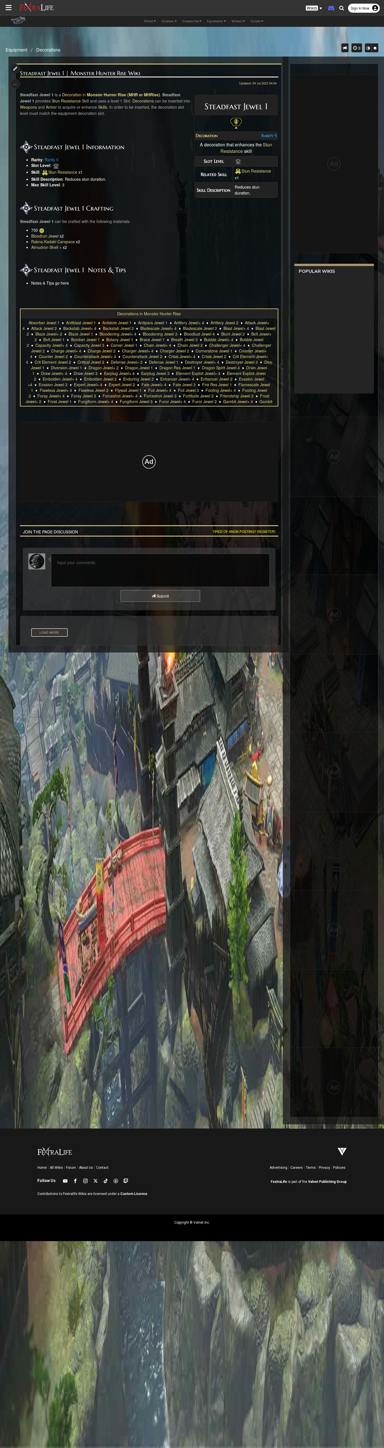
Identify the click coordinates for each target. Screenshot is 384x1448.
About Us (86, 1168)
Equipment (16, 50)
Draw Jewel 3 (86, 373)
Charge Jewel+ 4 (66, 351)
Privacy (324, 1168)
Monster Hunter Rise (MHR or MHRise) (123, 94)
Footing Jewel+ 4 (220, 390)
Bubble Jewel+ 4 (218, 339)
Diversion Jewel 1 (66, 367)
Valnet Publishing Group (327, 1182)
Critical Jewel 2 (91, 362)
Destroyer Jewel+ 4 (202, 362)
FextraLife (279, 1182)
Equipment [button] (215, 21)
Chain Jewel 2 (190, 345)
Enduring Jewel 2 (138, 379)
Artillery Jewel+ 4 (189, 322)
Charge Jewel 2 (102, 351)
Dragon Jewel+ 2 (104, 367)
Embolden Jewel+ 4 (60, 379)
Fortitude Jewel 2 (198, 396)
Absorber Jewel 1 (44, 322)
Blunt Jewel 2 (233, 334)
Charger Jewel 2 (174, 351)
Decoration (207, 135)
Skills (102, 107)
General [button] (168, 21)
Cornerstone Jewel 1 (214, 351)
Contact (102, 1168)
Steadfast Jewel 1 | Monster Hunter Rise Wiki (80, 73)
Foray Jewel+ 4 (51, 396)
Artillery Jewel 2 (224, 322)
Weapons (28, 107)
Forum (71, 1168)
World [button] (237, 21)
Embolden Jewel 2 (100, 379)
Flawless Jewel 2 (93, 390)
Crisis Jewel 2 (214, 356)
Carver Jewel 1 (124, 345)
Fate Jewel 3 (184, 384)
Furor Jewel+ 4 (172, 401)
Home (42, 1168)
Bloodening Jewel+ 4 (118, 334)
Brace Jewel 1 (152, 339)
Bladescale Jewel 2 (200, 328)
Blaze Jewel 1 (81, 334)
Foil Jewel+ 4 (159, 390)
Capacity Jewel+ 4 (51, 345)
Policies (339, 1168)
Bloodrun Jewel (44, 236)
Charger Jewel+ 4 (137, 351)
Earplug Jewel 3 (155, 373)
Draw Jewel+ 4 (54, 373)
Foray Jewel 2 (83, 396)
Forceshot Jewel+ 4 (120, 396)
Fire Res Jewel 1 (217, 384)
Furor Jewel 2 (204, 401)
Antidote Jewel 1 (117, 322)
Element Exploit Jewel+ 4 (198, 373)
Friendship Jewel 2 (237, 396)
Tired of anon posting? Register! (244, 531)
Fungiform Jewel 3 (136, 401)
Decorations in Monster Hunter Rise (149, 313)
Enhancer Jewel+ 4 (177, 379)
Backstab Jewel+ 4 (79, 328)
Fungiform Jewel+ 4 (95, 401)
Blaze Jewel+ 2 (48, 334)
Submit (162, 596)
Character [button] (190, 21)
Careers (296, 1168)
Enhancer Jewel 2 (216, 379)
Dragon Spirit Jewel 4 (221, 367)
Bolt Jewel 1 (54, 339)
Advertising (278, 1168)
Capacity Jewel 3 (89, 345)
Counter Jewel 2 (53, 356)
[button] (314, 8)
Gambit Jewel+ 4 (238, 401)
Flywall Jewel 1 (128, 390)
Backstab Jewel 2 (118, 328)
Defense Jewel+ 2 (127, 362)
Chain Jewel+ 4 (157, 345)
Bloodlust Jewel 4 (199, 334)
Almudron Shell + (46, 247)
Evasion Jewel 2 (53, 384)
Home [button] (148, 21)
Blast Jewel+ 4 (236, 328)
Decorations (48, 50)
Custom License (133, 1194)
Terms (311, 1168)
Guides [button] (256, 21)
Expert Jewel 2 (122, 384)
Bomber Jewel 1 (85, 339)
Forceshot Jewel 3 (160, 396)
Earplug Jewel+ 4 (119, 373)
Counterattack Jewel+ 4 (95, 356)
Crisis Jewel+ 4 (182, 356)
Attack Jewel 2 (44, 328)
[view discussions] (345, 47)
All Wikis (56, 1168)
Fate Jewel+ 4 (153, 384)
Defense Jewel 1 (164, 362)
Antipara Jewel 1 (153, 322)
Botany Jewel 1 (119, 339)
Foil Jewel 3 (188, 390)
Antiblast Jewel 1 (81, 322)
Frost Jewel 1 (60, 401)
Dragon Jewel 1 (139, 367)
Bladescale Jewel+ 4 (158, 328)
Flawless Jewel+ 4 (56, 390)
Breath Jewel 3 (184, 339)
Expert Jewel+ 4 (88, 384)
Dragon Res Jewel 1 (177, 367)
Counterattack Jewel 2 (142, 356)
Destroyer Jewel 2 (242, 362)
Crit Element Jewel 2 (53, 362)
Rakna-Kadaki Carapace (53, 241)
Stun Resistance (256, 171)
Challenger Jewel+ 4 (227, 345)
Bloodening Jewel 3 (160, 334)
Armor (51, 107)
